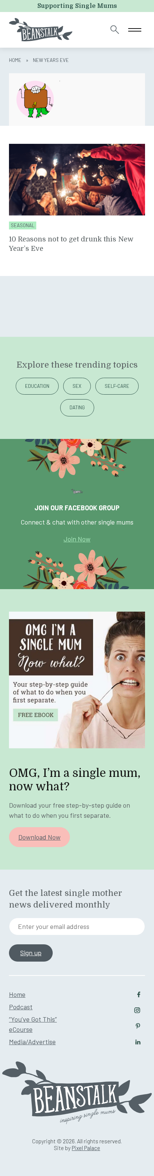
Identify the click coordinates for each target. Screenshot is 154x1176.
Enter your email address (53, 926)
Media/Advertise (32, 1041)
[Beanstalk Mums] (41, 30)
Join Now (77, 539)
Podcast (21, 1007)
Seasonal (22, 226)
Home (15, 60)
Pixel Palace (86, 1147)
